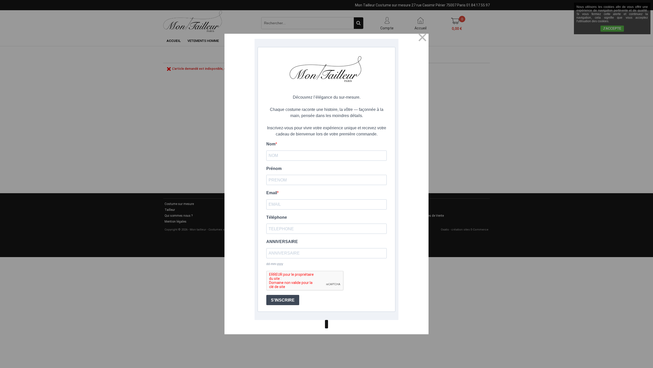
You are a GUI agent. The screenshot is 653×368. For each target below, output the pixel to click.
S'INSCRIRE (283, 300)
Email (271, 193)
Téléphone (276, 217)
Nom (270, 144)
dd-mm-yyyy (274, 264)
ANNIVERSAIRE (282, 241)
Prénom (274, 168)
